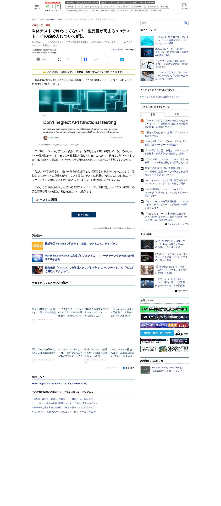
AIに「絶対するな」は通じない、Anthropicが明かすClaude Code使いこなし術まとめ (170, 244)
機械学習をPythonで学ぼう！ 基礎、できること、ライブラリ (81, 243)
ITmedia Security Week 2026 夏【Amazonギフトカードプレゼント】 (168, 370)
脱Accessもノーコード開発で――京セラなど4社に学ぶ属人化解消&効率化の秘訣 (172, 52)
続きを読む (83, 215)
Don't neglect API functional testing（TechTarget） (60, 383)
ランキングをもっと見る (178, 224)
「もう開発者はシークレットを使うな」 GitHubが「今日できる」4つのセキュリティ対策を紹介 (167, 192)
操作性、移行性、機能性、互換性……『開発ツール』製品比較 (63, 399)
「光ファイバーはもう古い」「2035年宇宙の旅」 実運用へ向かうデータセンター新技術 (171, 282)
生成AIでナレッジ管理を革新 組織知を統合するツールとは (95, 353)
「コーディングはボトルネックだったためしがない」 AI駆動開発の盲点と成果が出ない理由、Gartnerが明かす (166, 123)
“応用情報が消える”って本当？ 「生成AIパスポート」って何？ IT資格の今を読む (172, 269)
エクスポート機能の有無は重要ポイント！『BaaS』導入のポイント (65, 403)
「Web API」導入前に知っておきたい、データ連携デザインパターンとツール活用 (171, 40)
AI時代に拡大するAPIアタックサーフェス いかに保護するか (96, 312)
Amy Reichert (118, 49)
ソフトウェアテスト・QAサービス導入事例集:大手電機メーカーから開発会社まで (171, 75)
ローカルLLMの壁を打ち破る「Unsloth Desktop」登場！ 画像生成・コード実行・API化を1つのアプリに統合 (122, 356)
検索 (186, 23)
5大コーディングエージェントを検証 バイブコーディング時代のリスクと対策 (171, 257)
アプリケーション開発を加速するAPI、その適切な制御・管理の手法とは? (171, 64)
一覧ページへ (183, 291)
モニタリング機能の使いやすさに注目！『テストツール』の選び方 (65, 411)
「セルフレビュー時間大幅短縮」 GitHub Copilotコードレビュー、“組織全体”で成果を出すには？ (166, 204)
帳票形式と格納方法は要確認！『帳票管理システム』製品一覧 (63, 407)
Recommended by (115, 368)
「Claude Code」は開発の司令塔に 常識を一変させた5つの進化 (122, 312)
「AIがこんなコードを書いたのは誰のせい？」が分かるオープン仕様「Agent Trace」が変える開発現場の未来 (166, 216)
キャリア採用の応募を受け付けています (161, 97)
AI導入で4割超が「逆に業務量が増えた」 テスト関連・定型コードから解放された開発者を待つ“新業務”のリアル (167, 171)
